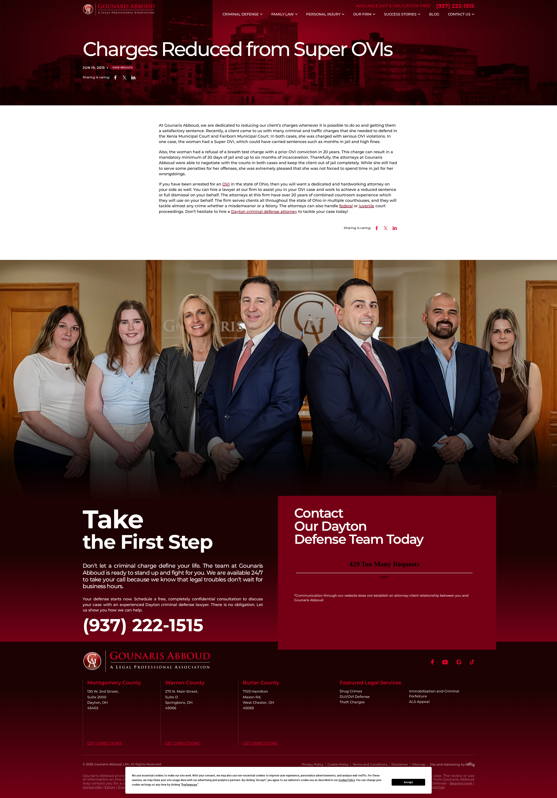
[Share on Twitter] (124, 77)
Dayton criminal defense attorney (264, 211)
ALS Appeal (419, 701)
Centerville (92, 787)
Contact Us (459, 14)
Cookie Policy (338, 764)
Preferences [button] (189, 784)
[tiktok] (472, 662)
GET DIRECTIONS (104, 743)
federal (346, 206)
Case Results (122, 67)
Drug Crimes (351, 691)
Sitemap (419, 764)
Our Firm (362, 14)
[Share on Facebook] (115, 77)
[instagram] (458, 662)
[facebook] (432, 662)
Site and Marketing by (447, 764)
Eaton (109, 787)
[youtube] (445, 662)
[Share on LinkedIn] (133, 77)
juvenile (366, 206)
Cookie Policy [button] (347, 780)
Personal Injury (323, 14)
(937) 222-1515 (455, 6)
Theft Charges (352, 702)
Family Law (282, 14)
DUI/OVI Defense (355, 696)
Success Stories (400, 14)
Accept (408, 782)
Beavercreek (461, 783)
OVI (226, 184)
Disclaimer (399, 764)
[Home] (118, 14)
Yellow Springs (432, 787)
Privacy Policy (312, 764)
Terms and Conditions (370, 764)
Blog (434, 14)
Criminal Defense (241, 14)
